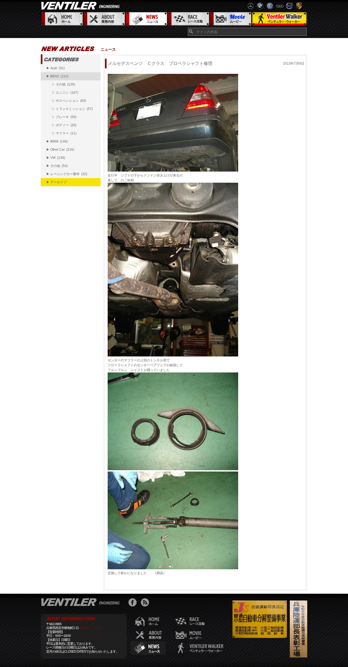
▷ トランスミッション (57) (72, 109)
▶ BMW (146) (57, 141)
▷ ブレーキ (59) (64, 117)
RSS (146, 603)
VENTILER (81, 5)
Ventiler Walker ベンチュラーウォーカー (279, 19)
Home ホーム (62, 19)
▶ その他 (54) (57, 166)
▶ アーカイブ (56, 182)
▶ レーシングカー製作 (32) (66, 174)
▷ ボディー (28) (64, 125)
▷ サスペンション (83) (69, 101)
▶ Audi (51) (55, 68)
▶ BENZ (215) (57, 76)
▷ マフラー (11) (64, 133)
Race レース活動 (188, 19)
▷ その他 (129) (63, 84)
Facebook (134, 603)
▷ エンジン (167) (65, 92)
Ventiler (81, 601)
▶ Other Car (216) (60, 149)
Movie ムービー (230, 19)
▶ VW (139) (55, 158)
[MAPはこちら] (90, 628)
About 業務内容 (104, 19)
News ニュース (146, 19)
